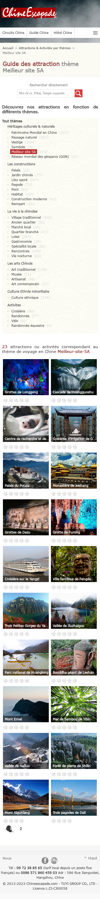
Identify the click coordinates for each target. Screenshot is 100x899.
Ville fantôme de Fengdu (72, 579)
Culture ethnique (24, 297)
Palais (15, 170)
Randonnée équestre (27, 325)
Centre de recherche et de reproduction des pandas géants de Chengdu (27, 439)
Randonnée (20, 316)
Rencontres (20, 251)
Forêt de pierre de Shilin (72, 766)
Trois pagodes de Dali (69, 812)
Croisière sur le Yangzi (22, 579)
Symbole (18, 147)
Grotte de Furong (66, 532)
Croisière (18, 311)
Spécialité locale (23, 246)
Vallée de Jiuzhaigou (68, 625)
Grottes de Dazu (17, 532)
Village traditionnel (26, 217)
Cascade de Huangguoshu (73, 392)
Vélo (14, 321)
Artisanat (18, 279)
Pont (15, 189)
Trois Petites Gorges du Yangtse (27, 625)
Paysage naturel (24, 137)
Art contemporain (25, 284)
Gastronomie (21, 241)
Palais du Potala (17, 485)
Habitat (17, 194)
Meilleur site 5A (23, 152)
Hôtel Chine (63, 32)
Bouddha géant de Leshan (73, 672)
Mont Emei (13, 719)
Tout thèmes (12, 121)
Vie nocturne (21, 256)
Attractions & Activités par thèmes (45, 48)
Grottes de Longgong (21, 392)
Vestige (17, 142)
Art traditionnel (23, 269)
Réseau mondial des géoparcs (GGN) (40, 156)
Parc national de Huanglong (26, 672)
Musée (16, 274)
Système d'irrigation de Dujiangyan (75, 439)
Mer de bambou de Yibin (72, 719)
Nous (7, 858)
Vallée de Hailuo (17, 766)
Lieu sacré (19, 180)
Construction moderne (29, 199)
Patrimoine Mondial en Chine (34, 132)
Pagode (17, 184)
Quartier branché (24, 232)
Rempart (18, 204)
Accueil (8, 48)
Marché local (21, 227)
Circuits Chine (13, 32)
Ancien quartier (23, 222)
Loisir (15, 236)
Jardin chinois (22, 175)
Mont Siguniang (17, 812)
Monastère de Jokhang (70, 485)
